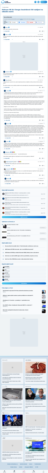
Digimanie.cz (5, 306)
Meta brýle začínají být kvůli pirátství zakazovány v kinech (15, 310)
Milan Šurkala (9, 161)
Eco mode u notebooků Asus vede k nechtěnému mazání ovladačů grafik (11, 401)
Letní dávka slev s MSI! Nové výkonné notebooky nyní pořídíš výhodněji (11, 378)
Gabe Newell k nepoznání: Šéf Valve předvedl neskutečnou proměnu (18, 290)
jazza (7, 27)
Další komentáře (24, 217)
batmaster (8, 152)
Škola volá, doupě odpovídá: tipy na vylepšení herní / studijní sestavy (12, 433)
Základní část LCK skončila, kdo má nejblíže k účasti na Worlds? (12, 427)
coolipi (7, 90)
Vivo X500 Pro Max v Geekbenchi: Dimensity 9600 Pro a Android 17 (17, 305)
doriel (8, 123)
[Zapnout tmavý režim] (38, 2)
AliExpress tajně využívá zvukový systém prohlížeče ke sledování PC (18, 295)
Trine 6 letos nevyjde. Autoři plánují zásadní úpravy (35, 381)
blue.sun (7, 34)
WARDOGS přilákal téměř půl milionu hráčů (10, 452)
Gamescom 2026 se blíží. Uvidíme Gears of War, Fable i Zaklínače (11, 382)
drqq (7, 80)
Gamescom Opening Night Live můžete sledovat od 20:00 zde (12, 459)
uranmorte (8, 71)
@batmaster (7, 163)
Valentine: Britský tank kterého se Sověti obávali (34, 432)
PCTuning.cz (5, 296)
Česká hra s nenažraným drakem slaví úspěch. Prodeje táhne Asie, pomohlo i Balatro (34, 375)
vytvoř (33, 19)
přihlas (21, 19)
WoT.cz (4, 301)
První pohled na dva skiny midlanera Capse (10, 430)
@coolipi (7, 125)
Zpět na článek (5, 7)
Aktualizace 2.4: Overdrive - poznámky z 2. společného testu (16, 300)
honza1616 (8, 169)
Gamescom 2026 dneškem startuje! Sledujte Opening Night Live (10, 375)
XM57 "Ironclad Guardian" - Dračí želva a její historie (35, 426)
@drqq (6, 92)
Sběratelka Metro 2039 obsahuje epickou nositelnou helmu (35, 407)
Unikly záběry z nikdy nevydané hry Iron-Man (34, 404)
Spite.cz (4, 291)
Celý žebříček (24, 283)
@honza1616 (8, 180)
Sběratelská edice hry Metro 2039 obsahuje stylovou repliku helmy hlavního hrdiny (33, 378)
